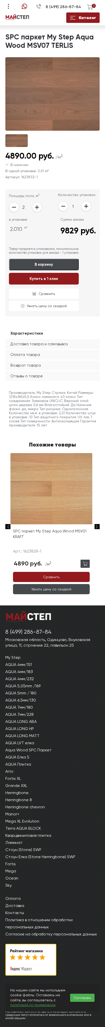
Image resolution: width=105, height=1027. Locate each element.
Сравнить (46, 294)
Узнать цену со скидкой (47, 306)
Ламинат (14, 842)
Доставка (14, 905)
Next (97, 526)
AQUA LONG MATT (22, 735)
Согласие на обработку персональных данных (51, 934)
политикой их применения (32, 1005)
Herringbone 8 (18, 799)
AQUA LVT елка (19, 742)
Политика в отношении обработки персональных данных (39, 923)
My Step (13, 657)
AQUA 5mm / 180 (20, 693)
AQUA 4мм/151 (18, 664)
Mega (10, 871)
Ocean (11, 878)
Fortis (10, 863)
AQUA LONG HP (19, 728)
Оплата (13, 898)
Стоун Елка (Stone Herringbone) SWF (40, 856)
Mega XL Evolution (22, 821)
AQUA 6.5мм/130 (20, 700)
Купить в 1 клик (44, 278)
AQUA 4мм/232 (19, 678)
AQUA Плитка (18, 764)
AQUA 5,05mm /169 (23, 685)
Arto (9, 771)
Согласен (82, 998)
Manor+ (12, 814)
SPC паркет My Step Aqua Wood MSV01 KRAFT (49, 534)
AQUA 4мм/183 (19, 671)
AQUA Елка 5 (17, 757)
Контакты (14, 912)
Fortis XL (13, 778)
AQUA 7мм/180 (19, 707)
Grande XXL (16, 785)
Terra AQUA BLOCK (23, 828)
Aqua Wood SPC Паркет (28, 750)
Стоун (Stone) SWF (23, 849)
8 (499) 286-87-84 (63, 7)
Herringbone (17, 792)
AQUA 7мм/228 (19, 714)
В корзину (44, 264)
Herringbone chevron (25, 807)
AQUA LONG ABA (21, 721)
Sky (8, 885)
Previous (7, 526)
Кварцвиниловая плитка (28, 835)
